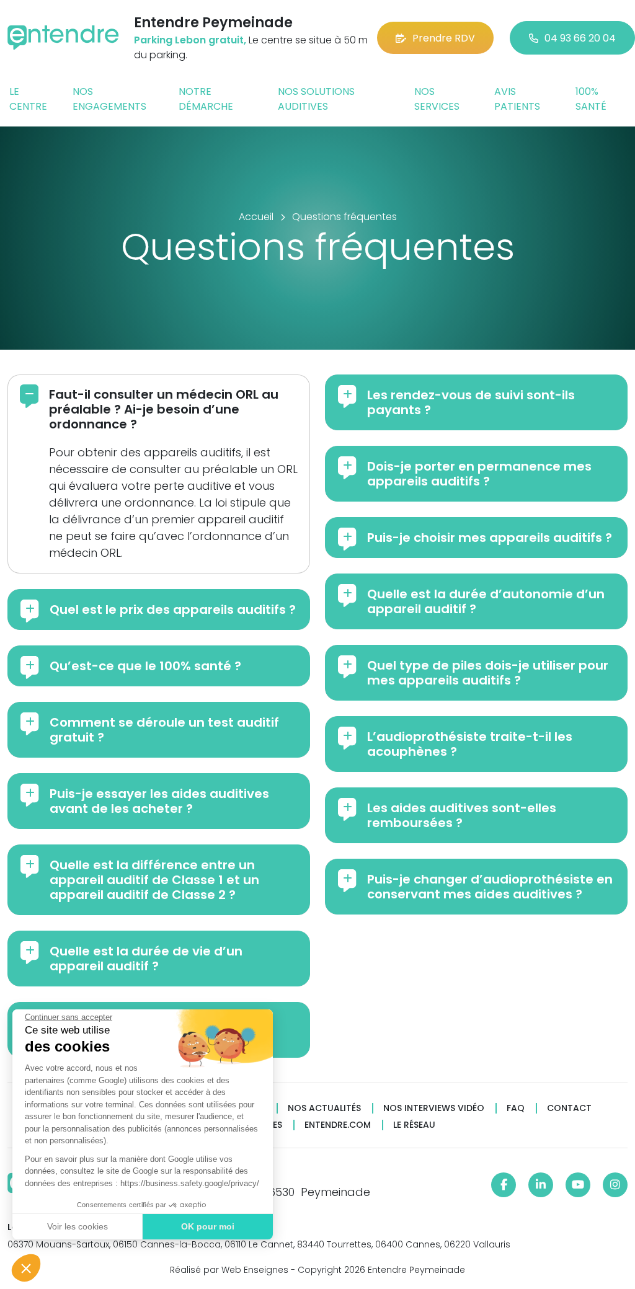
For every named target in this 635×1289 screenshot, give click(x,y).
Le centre (28, 98)
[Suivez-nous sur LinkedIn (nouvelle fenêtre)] (540, 1184)
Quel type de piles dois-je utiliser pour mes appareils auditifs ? (487, 673)
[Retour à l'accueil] (63, 37)
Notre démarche (206, 98)
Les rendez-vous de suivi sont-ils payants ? (471, 402)
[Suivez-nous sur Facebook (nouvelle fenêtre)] (503, 1184)
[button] (26, 1268)
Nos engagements (109, 98)
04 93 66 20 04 (580, 38)
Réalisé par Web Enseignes (229, 1270)
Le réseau (414, 1125)
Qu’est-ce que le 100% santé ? (145, 666)
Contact (569, 1108)
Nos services (437, 98)
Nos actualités (324, 1108)
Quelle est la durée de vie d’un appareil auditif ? (146, 958)
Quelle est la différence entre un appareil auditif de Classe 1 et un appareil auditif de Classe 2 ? (154, 879)
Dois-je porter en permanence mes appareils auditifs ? (479, 474)
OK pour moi (207, 1226)
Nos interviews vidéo (433, 1108)
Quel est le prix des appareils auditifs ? (173, 609)
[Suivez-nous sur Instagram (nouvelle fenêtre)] (615, 1184)
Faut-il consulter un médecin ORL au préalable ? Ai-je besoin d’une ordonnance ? (163, 409)
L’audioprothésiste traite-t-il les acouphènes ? (469, 744)
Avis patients (517, 98)
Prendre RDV (443, 38)
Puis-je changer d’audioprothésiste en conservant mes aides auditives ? (490, 886)
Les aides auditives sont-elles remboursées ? (461, 815)
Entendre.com (337, 1125)
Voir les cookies (77, 1226)
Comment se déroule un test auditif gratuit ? (164, 730)
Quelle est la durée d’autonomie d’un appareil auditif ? (486, 601)
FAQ (516, 1108)
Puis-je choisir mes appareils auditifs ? (489, 537)
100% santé (590, 98)
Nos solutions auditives (316, 98)
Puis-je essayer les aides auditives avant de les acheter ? (159, 801)
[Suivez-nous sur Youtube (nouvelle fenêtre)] (578, 1184)
